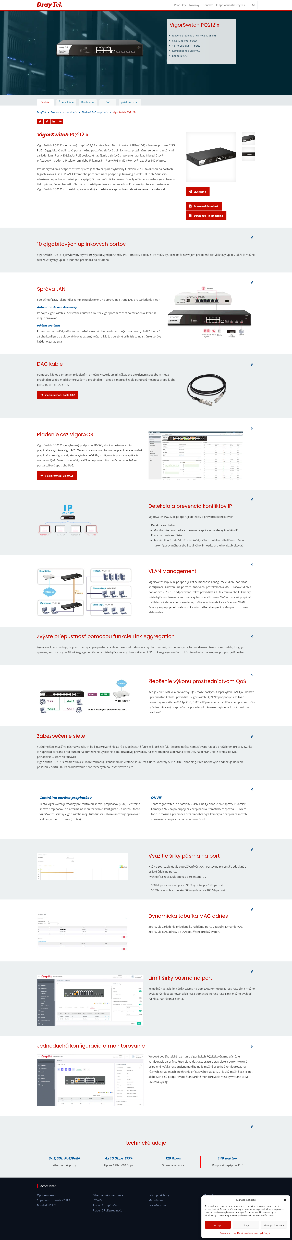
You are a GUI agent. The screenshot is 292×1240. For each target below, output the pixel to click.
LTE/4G (97, 1200)
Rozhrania (87, 102)
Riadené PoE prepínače (107, 1210)
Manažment (156, 1200)
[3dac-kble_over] (252, 364)
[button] (285, 1199)
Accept (218, 1225)
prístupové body (159, 1195)
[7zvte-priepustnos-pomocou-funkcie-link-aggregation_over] (252, 636)
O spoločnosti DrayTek (230, 5)
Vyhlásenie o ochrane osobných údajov (252, 1233)
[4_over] (252, 428)
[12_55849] (252, 909)
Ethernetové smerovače (108, 1195)
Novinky (194, 5)
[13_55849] (252, 971)
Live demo (200, 191)
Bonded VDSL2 (46, 1205)
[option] (146, 53)
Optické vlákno (46, 1195)
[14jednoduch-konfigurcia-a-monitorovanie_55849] (252, 1046)
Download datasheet (205, 206)
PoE (107, 102)
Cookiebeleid (226, 1233)
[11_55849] (252, 849)
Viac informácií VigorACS (59, 475)
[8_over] (252, 675)
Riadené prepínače (105, 1205)
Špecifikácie (66, 102)
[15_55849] (252, 1126)
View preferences (274, 1225)
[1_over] (252, 237)
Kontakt (208, 5)
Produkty (180, 5)
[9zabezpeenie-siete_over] (252, 736)
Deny (246, 1225)
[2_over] (252, 282)
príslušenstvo (130, 102)
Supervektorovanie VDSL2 (53, 1200)
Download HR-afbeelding (208, 215)
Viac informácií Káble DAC (60, 395)
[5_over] (252, 499)
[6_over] (252, 565)
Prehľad (46, 102)
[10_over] (252, 789)
